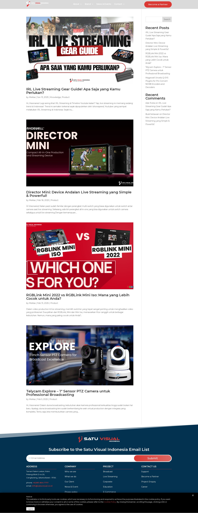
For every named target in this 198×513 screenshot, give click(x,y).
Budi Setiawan (152, 114)
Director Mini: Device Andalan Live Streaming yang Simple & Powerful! (78, 194)
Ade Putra (150, 103)
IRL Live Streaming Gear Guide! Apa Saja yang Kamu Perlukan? (73, 91)
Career (144, 487)
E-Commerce (109, 492)
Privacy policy (71, 492)
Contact (118, 4)
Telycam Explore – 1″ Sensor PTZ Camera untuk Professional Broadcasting (68, 393)
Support (145, 471)
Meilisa (32, 97)
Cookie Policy (110, 502)
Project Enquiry (148, 481)
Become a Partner (158, 4)
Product (66, 97)
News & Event (71, 487)
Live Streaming (110, 476)
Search (167, 19)
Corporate (107, 481)
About (76, 4)
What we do (70, 476)
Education (108, 487)
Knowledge (55, 97)
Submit (152, 458)
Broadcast (108, 471)
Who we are (70, 471)
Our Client (69, 481)
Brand (88, 4)
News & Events (103, 4)
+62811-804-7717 (45, 483)
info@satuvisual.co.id (42, 486)
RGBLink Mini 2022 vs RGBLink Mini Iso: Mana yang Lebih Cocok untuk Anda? (77, 297)
